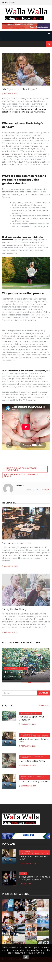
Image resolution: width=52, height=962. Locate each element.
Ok (26, 957)
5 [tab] (32, 682)
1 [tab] (22, 682)
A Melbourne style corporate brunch (21, 475)
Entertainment (11, 668)
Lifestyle (39, 756)
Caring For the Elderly (14, 609)
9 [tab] (42, 682)
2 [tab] (24, 682)
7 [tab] (37, 682)
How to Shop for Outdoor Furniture (21, 469)
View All (43, 705)
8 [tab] (39, 682)
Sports (23, 668)
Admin (46, 490)
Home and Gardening (31, 736)
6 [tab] (34, 682)
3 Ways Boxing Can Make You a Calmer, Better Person (34, 878)
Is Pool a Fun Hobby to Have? (34, 781)
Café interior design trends (17, 543)
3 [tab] (27, 682)
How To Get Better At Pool (32, 761)
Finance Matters (27, 777)
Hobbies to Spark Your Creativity (24, 672)
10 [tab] (45, 682)
